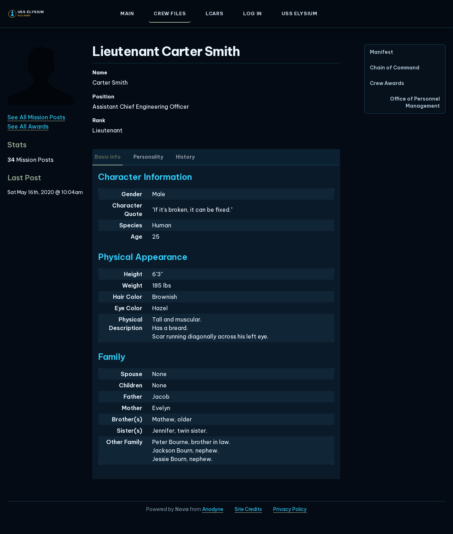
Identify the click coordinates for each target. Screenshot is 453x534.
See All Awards (27, 126)
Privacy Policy (290, 509)
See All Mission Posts (36, 117)
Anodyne (212, 509)
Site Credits (248, 509)
